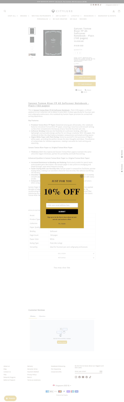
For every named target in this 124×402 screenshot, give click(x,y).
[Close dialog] (81, 176)
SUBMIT (62, 212)
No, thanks (62, 223)
